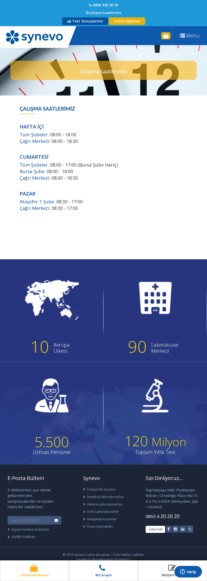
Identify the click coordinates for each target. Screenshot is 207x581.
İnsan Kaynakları (100, 526)
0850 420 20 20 (105, 5)
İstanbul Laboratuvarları (105, 496)
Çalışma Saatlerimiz (105, 12)
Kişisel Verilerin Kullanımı (30, 529)
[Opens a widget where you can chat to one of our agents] (188, 572)
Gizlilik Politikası (23, 536)
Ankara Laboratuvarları (104, 504)
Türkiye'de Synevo (101, 489)
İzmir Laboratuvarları (103, 511)
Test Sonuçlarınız (87, 21)
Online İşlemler (127, 21)
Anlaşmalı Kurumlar (101, 519)
